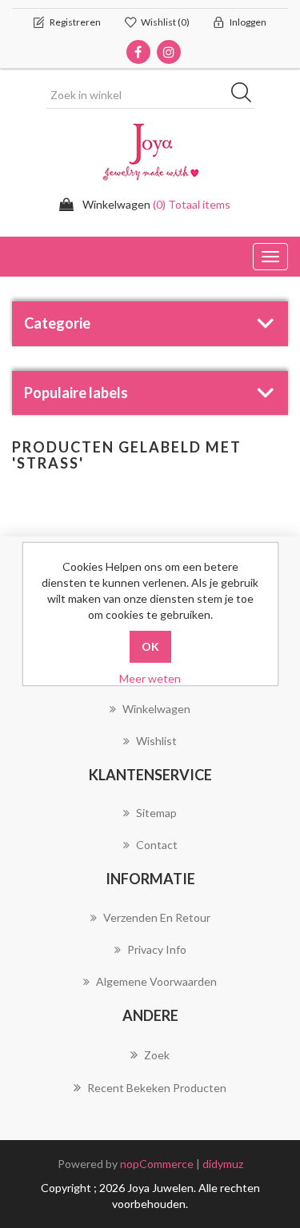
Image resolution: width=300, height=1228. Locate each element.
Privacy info (156, 949)
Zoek (157, 1055)
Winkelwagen (156, 709)
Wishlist (156, 741)
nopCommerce (157, 1163)
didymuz (222, 1163)
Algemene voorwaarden (156, 981)
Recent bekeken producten (156, 1087)
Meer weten (150, 678)
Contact (157, 844)
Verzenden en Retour (156, 917)
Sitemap (156, 812)
